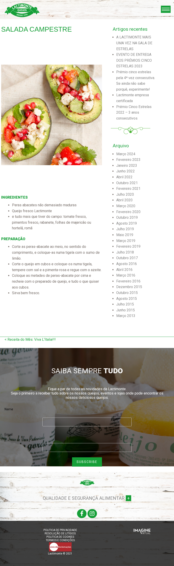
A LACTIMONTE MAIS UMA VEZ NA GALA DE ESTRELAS (134, 43)
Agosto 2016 (126, 264)
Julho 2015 (125, 304)
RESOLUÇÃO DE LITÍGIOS (60, 533)
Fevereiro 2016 (128, 281)
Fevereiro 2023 (128, 159)
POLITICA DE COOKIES (60, 536)
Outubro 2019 (127, 217)
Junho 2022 (125, 171)
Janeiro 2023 (126, 165)
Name (9, 409)
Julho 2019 (125, 229)
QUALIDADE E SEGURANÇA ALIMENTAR (86, 498)
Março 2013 (125, 316)
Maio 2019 (124, 235)
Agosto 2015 (126, 298)
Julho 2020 (125, 194)
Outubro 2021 (127, 183)
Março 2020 (125, 206)
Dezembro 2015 (129, 287)
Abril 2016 (124, 270)
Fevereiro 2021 (128, 188)
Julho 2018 (125, 252)
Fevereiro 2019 (128, 246)
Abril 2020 (124, 200)
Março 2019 (125, 241)
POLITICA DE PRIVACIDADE (60, 530)
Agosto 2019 (126, 223)
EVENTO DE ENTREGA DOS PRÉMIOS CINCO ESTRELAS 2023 (134, 60)
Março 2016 (125, 275)
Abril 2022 (124, 177)
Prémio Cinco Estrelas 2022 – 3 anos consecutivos (134, 112)
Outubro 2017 (127, 258)
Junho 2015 (125, 310)
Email (8, 434)
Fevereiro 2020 (128, 212)
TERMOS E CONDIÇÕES (60, 540)
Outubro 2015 (127, 293)
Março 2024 (125, 154)
